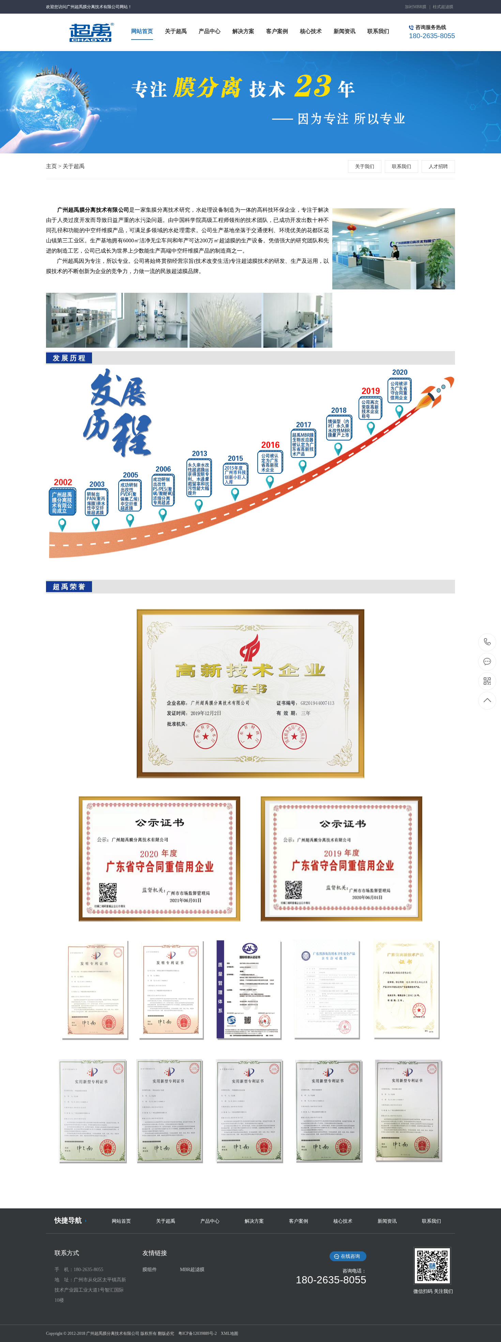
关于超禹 (74, 166)
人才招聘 (438, 166)
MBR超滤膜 (192, 1269)
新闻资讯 (387, 1221)
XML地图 (229, 1333)
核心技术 (342, 1221)
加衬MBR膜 (415, 6)
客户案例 (298, 1221)
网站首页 (121, 1221)
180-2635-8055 (488, 642)
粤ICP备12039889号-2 (197, 1333)
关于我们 (364, 166)
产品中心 (209, 1221)
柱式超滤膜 (443, 6)
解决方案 (254, 1221)
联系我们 (401, 166)
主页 (51, 166)
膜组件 (149, 1269)
